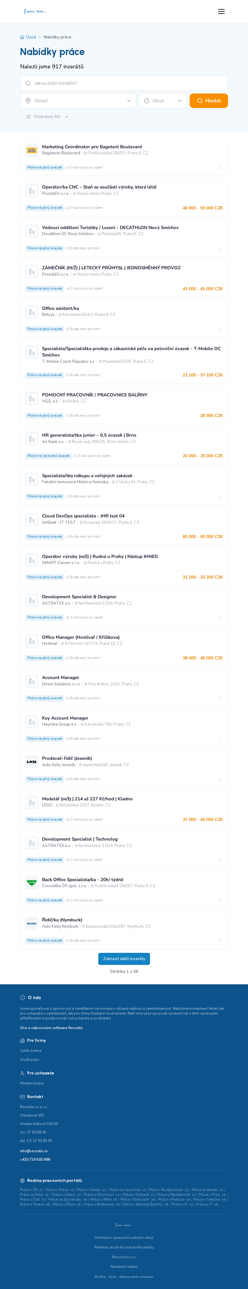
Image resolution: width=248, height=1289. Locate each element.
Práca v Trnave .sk (35, 1204)
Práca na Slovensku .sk (67, 1199)
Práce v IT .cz (182, 1204)
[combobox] (78, 100)
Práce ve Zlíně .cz (34, 1194)
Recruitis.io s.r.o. (124, 1257)
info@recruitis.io (34, 1151)
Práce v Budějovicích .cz (168, 1189)
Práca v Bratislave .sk (102, 1204)
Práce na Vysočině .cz (127, 1189)
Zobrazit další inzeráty (124, 959)
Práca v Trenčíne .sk (210, 1199)
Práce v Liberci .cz (66, 1194)
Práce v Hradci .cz (91, 1189)
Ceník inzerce (30, 1050)
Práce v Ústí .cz (32, 1199)
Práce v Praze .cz (59, 1189)
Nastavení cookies (124, 1266)
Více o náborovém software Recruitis (51, 1027)
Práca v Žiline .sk (67, 1204)
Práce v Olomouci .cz (101, 1194)
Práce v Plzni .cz (212, 1194)
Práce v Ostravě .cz (138, 1194)
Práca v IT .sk (207, 1204)
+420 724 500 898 (35, 1159)
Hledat (213, 100)
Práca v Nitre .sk (103, 1199)
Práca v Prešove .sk (174, 1199)
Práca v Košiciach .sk (137, 1199)
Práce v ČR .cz (31, 1189)
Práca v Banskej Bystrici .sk (145, 1204)
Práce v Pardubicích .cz (177, 1194)
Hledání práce (32, 1083)
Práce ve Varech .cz (207, 1189)
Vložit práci (29, 1059)
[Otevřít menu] (221, 11)
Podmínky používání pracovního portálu (124, 1247)
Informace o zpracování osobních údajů (124, 1237)
